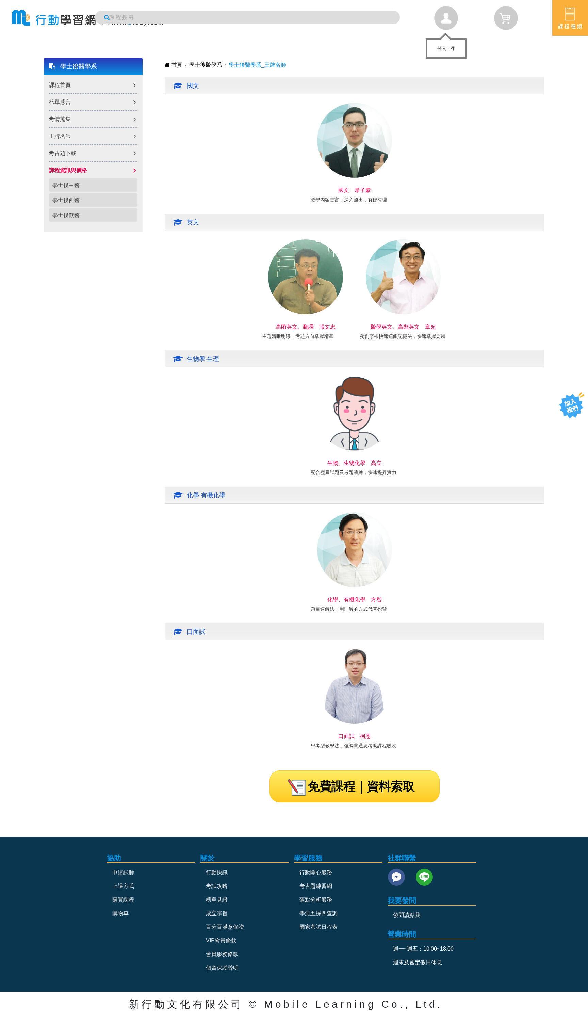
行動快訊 (217, 872)
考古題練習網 (315, 886)
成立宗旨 (217, 913)
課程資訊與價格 (68, 170)
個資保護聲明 (222, 968)
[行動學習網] (87, 18)
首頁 (177, 65)
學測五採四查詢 (318, 913)
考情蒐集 (60, 119)
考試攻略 (217, 886)
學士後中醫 (66, 185)
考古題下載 (62, 153)
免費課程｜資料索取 (361, 786)
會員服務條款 (222, 954)
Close (461, 44)
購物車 (120, 913)
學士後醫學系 (78, 66)
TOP (566, 432)
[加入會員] (571, 405)
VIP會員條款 (221, 940)
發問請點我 (406, 915)
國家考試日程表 (318, 927)
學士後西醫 (66, 200)
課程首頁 (60, 85)
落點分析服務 (315, 900)
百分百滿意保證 (225, 927)
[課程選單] (570, 18)
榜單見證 (217, 900)
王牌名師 (60, 136)
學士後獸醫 (66, 215)
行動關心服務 (315, 872)
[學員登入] (446, 18)
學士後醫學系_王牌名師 (257, 65)
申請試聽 (123, 872)
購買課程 (123, 900)
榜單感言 (60, 102)
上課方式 (123, 886)
